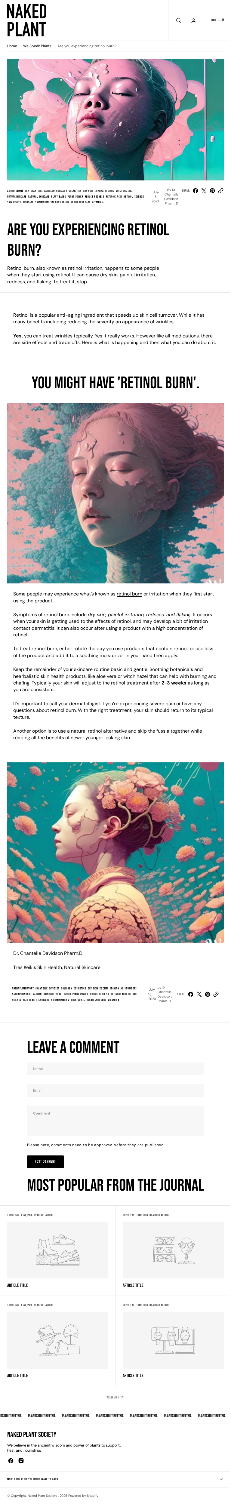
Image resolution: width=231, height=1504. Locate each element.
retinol (128, 196)
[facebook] (195, 191)
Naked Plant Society (43, 1495)
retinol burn (129, 594)
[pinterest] (212, 191)
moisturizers (124, 191)
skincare (28, 202)
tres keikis (62, 202)
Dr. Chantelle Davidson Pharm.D (47, 953)
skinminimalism (44, 202)
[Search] (178, 20)
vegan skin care (81, 202)
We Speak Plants (37, 46)
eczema (99, 191)
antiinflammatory (18, 191)
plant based (58, 196)
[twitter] (204, 191)
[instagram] (21, 1460)
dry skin (88, 191)
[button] (217, 20)
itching (109, 191)
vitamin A (97, 202)
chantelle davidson (43, 191)
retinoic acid (114, 196)
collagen (61, 191)
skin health (14, 202)
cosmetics (75, 191)
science (139, 196)
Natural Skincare (39, 196)
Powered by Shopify (83, 1495)
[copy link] (221, 191)
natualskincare (16, 196)
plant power (75, 196)
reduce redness (94, 196)
